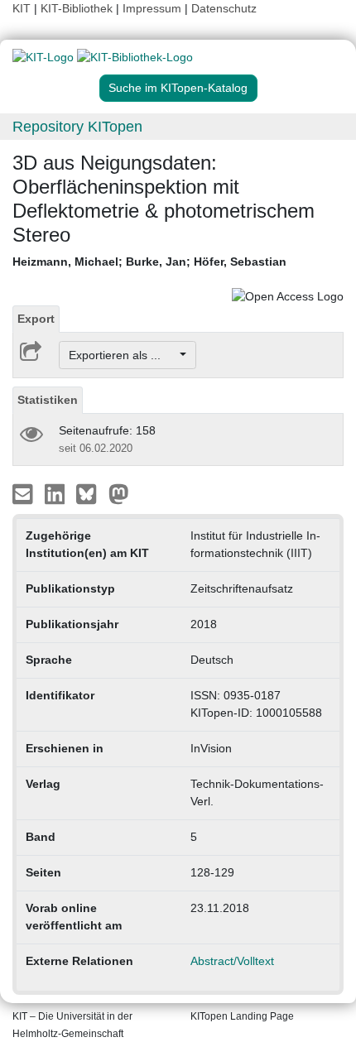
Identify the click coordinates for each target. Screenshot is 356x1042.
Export (36, 318)
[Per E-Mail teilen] (24, 493)
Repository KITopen (77, 126)
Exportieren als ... (123, 355)
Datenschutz (224, 8)
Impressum (152, 8)
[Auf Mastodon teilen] (118, 493)
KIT (21, 8)
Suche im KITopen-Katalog (178, 87)
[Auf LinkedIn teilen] (56, 493)
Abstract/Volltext (232, 961)
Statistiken (47, 399)
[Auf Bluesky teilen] (90, 493)
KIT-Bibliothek (78, 8)
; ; (149, 261)
